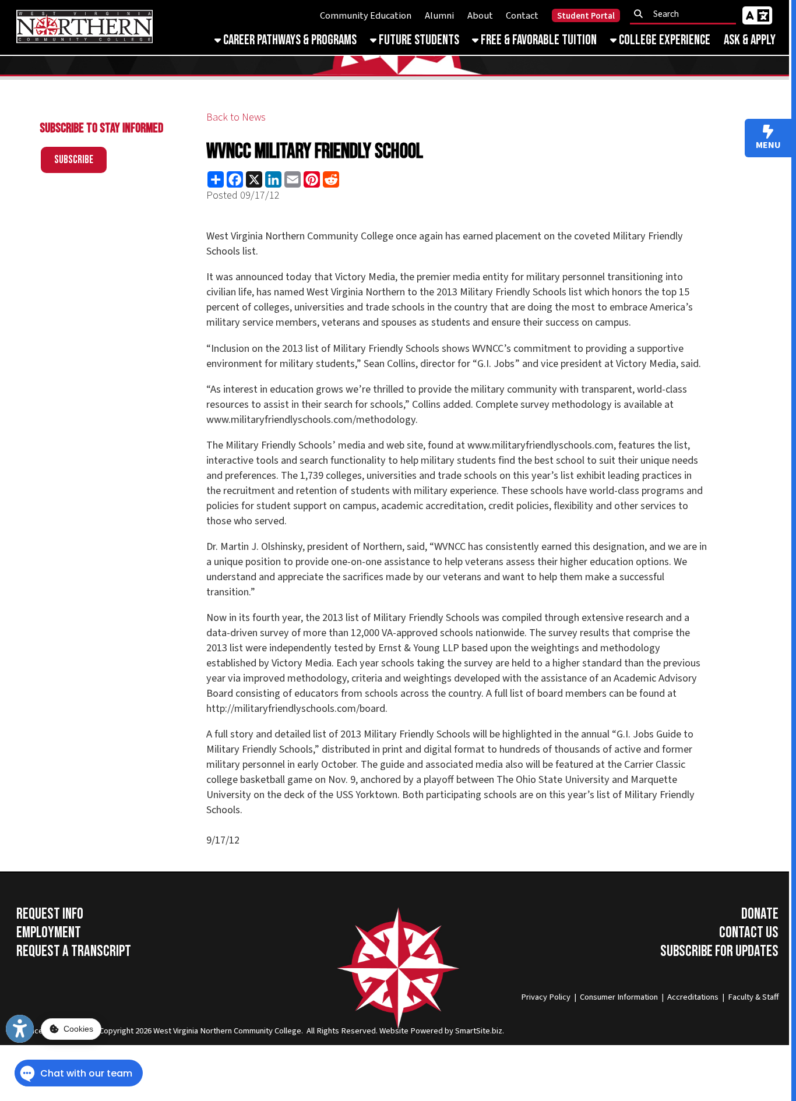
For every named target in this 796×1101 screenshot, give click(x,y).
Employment (48, 932)
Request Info (49, 914)
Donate (760, 914)
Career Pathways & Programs (289, 40)
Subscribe (73, 160)
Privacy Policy (545, 997)
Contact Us (749, 932)
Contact (522, 16)
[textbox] (686, 14)
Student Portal (586, 16)
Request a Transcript (73, 951)
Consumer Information (619, 997)
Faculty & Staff (753, 997)
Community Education (365, 16)
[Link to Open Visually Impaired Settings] (20, 1029)
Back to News (236, 117)
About (480, 16)
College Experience (663, 40)
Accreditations (692, 997)
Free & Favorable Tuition (537, 40)
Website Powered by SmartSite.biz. (441, 1031)
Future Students (417, 40)
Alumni (439, 16)
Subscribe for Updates (719, 951)
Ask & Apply (750, 40)
